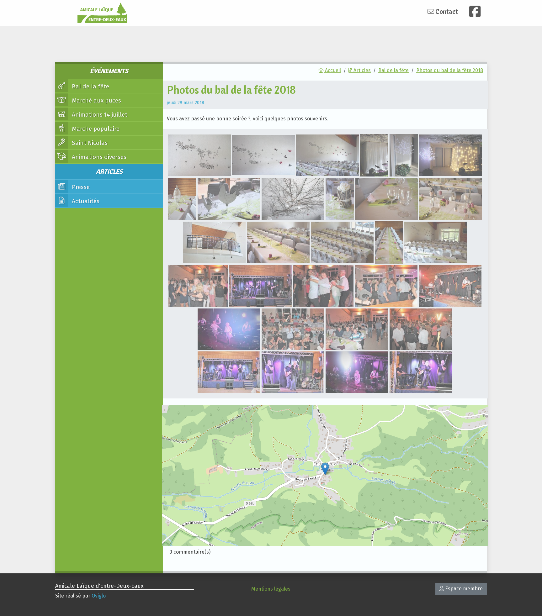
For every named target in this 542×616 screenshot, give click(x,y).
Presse (80, 187)
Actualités (84, 201)
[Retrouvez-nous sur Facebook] (475, 11)
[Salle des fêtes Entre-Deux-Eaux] (325, 468)
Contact (446, 11)
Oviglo (99, 596)
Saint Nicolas (89, 142)
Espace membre (463, 589)
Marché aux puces (95, 100)
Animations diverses (98, 157)
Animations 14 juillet (98, 114)
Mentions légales (270, 589)
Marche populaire (95, 128)
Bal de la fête (89, 86)
